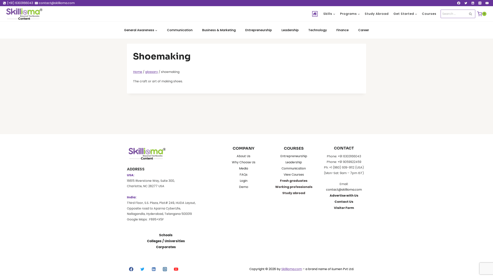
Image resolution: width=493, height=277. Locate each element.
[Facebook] (459, 3)
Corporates (166, 247)
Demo (243, 187)
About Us (243, 156)
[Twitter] (466, 3)
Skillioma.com (291, 269)
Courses (429, 14)
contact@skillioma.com (344, 189)
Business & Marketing (219, 30)
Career (363, 30)
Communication (180, 30)
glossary (151, 72)
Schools (166, 235)
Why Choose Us (243, 162)
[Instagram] (480, 3)
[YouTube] (487, 3)
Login (243, 181)
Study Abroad (377, 14)
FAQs (243, 174)
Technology (317, 30)
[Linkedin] (473, 3)
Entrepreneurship (258, 30)
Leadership (290, 30)
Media (243, 168)
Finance (342, 30)
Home (137, 72)
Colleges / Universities (166, 241)
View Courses (294, 174)
